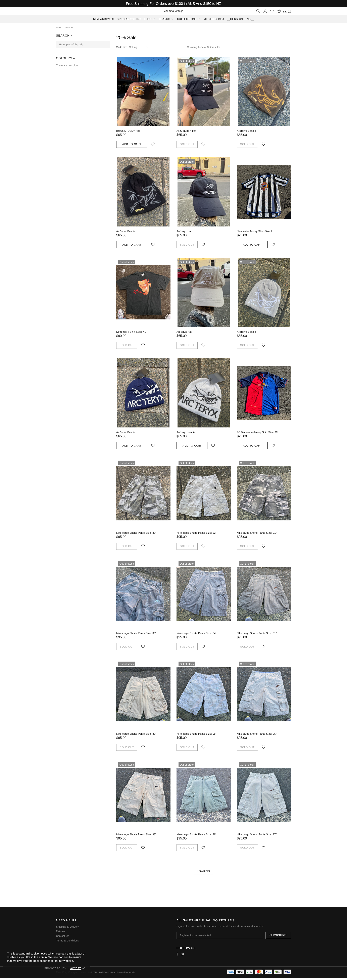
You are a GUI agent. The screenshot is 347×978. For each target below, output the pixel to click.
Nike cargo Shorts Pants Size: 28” (196, 733)
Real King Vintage (107, 972)
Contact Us (62, 935)
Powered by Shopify (126, 972)
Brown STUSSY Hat (128, 130)
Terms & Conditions (67, 940)
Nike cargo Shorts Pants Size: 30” (136, 633)
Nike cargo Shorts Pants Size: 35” (257, 733)
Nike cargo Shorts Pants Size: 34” (196, 633)
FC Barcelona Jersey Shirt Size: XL (257, 432)
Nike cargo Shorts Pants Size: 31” (257, 532)
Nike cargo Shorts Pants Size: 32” (196, 532)
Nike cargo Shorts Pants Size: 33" (136, 532)
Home (58, 28)
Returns (60, 931)
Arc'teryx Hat (184, 231)
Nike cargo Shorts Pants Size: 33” (136, 834)
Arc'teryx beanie (186, 432)
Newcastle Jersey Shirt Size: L (255, 231)
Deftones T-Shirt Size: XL (131, 331)
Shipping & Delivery (67, 926)
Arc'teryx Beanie (246, 130)
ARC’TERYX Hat (186, 130)
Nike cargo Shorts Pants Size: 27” (257, 834)
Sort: (119, 47)
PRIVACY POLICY (55, 968)
